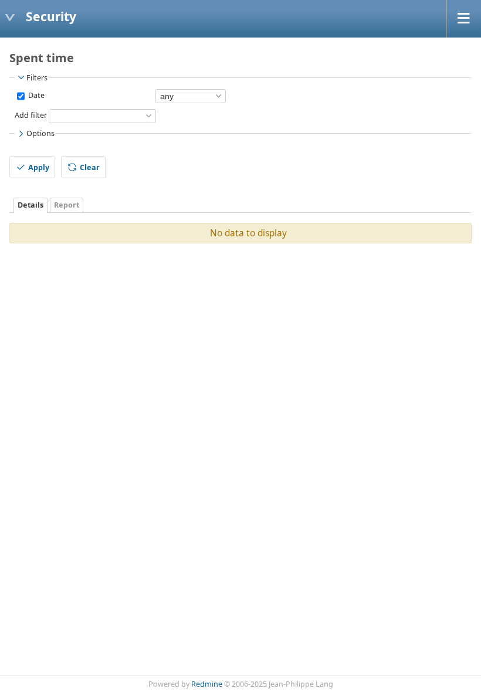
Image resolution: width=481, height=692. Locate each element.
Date (35, 95)
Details (30, 205)
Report (66, 205)
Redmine (206, 684)
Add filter (31, 115)
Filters (37, 78)
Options (40, 133)
